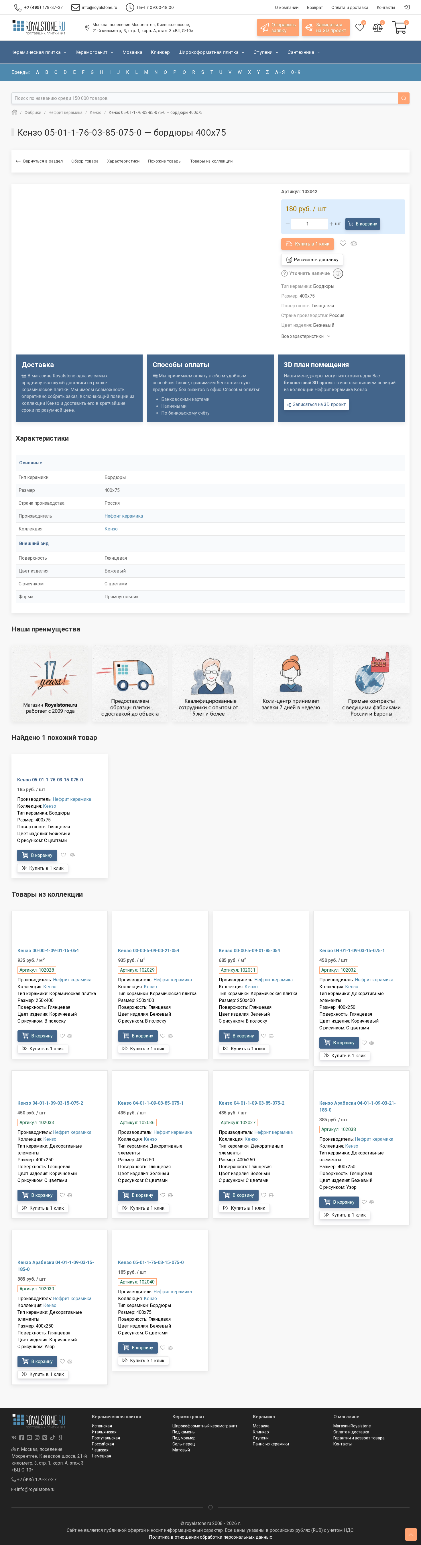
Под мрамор (184, 1438)
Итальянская (104, 1432)
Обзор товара (85, 161)
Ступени (261, 1438)
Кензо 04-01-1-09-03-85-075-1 (151, 1103)
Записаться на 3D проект (319, 404)
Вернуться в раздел (43, 161)
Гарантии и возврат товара (359, 1438)
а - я (280, 72)
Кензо (111, 529)
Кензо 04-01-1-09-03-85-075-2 (251, 1103)
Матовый (181, 1450)
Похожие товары (165, 161)
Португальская (106, 1438)
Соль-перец (183, 1444)
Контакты (342, 1444)
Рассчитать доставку (316, 259)
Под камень (183, 1432)
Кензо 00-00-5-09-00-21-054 (148, 950)
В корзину (366, 224)
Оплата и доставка (351, 1432)
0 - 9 (295, 72)
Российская (103, 1444)
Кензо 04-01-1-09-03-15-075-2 (50, 1103)
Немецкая (101, 1456)
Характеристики (123, 161)
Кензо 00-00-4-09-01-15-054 (48, 950)
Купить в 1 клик (311, 244)
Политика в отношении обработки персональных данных (210, 1537)
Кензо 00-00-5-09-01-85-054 (249, 950)
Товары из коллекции (211, 161)
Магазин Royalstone (352, 1426)
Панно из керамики (271, 1444)
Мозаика (261, 1426)
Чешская (100, 1450)
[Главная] (14, 112)
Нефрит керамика (124, 516)
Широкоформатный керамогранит (204, 1426)
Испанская (102, 1426)
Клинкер (261, 1432)
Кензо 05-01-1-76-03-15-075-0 (50, 780)
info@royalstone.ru (35, 1489)
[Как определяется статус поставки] (338, 273)
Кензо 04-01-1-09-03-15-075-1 (352, 950)
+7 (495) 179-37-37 (36, 1479)
